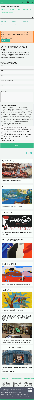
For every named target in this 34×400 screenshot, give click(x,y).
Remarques (3, 91)
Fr (22, 2)
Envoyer (17, 145)
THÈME (24, 25)
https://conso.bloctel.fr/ (7, 125)
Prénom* (3, 70)
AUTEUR (14, 25)
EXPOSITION (4, 28)
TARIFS (14, 22)
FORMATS (3, 22)
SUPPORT (25, 22)
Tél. (1, 85)
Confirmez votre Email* (7, 80)
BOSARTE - (4, 40)
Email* (2, 75)
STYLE (2, 25)
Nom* (2, 65)
